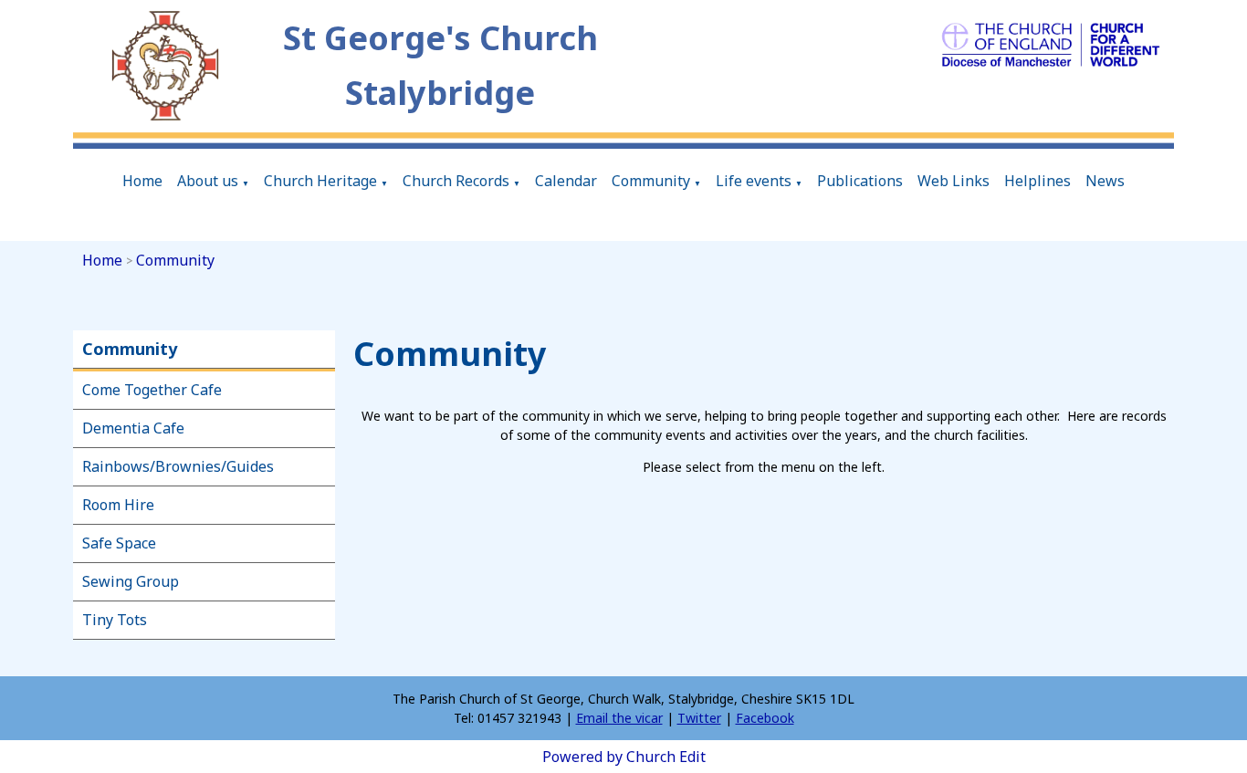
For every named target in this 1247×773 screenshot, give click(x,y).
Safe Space (119, 543)
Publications (860, 181)
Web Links (953, 181)
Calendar (566, 181)
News (1105, 181)
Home (142, 181)
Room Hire (118, 505)
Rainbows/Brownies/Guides (178, 466)
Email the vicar (619, 717)
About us (207, 181)
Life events (753, 181)
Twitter (699, 717)
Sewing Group (130, 581)
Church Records (456, 181)
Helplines (1037, 181)
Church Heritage (320, 181)
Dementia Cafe (133, 428)
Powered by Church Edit (624, 757)
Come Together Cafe (152, 390)
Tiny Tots (114, 620)
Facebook (765, 717)
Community (651, 181)
